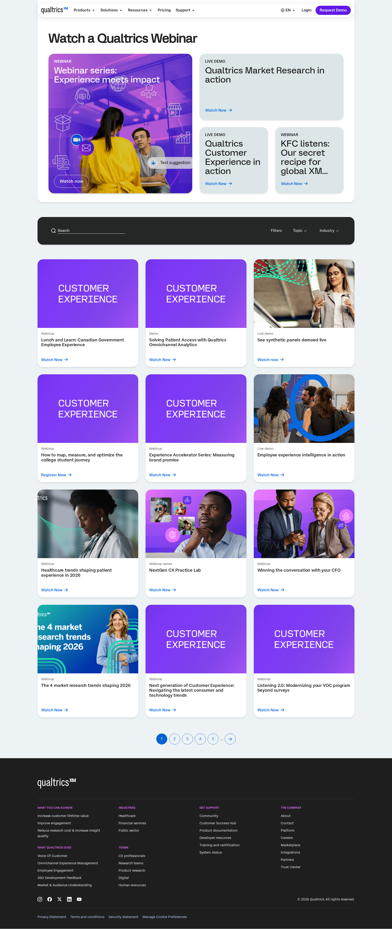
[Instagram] (40, 899)
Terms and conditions (87, 917)
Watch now (71, 181)
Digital (124, 878)
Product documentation (219, 830)
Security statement (123, 917)
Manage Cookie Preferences (165, 917)
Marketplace (290, 845)
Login (306, 10)
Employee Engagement (55, 870)
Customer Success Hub (218, 823)
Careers (287, 838)
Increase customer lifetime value (63, 816)
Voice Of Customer (52, 856)
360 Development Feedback (59, 878)
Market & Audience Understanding (65, 885)
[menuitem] (84, 10)
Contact (287, 823)
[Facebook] (49, 899)
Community (209, 816)
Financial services (132, 823)
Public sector (129, 830)
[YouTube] (79, 899)
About (286, 816)
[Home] (54, 10)
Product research (132, 870)
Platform (288, 830)
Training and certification (220, 845)
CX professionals (132, 856)
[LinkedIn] (69, 899)
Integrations (290, 852)
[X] (59, 899)
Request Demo (333, 10)
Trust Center (290, 867)
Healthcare (127, 816)
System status (211, 852)
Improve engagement (54, 823)
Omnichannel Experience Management (68, 863)
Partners (287, 860)
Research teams (131, 863)
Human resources (132, 885)
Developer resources (215, 838)
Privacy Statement (52, 917)
